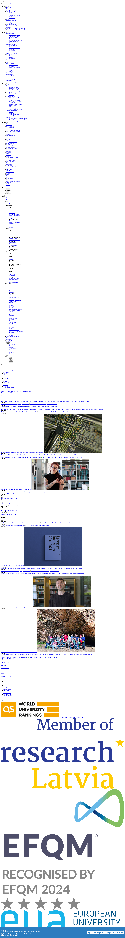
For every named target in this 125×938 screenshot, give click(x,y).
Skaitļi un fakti (13, 317)
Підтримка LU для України (16, 331)
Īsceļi (8, 343)
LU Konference (10, 341)
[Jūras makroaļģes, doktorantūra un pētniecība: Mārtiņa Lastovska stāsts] (62, 607)
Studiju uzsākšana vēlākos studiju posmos (18, 224)
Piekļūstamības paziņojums (9, 697)
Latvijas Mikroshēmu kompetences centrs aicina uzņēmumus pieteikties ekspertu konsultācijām (22, 452)
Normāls (8, 190)
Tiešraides (11, 351)
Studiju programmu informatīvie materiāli (18, 226)
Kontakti (11, 227)
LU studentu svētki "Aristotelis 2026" (9, 498)
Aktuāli (11, 259)
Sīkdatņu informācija (8, 695)
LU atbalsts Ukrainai (14, 330)
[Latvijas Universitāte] (6, 3)
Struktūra (11, 302)
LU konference (6, 376)
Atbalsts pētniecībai (14, 263)
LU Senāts (11, 292)
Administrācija (12, 301)
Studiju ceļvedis (14, 236)
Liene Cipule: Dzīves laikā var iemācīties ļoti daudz (12, 492)
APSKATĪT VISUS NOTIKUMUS (9, 514)
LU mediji (11, 327)
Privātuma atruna (7, 693)
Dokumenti (11, 315)
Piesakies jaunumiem (14, 220)
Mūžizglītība (13, 250)
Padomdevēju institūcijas (15, 300)
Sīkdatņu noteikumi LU (9, 935)
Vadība (12, 293)
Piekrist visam (118, 933)
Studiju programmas (15, 217)
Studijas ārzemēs (13, 245)
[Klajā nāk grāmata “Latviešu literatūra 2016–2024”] (53, 565)
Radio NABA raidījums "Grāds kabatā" (10, 510)
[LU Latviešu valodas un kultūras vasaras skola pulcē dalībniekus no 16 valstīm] (66, 652)
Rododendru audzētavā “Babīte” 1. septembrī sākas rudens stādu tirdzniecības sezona (20, 523)
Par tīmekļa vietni (7, 690)
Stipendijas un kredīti (15, 219)
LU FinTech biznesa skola (15, 310)
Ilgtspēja (11, 323)
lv (4, 196)
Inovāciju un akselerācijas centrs (16, 278)
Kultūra (11, 326)
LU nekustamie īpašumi (14, 353)
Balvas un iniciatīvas (14, 313)
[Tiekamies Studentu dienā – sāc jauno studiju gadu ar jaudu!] (42, 657)
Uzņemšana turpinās (14, 214)
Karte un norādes (7, 689)
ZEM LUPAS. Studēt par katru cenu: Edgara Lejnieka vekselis (15, 571)
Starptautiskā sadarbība (15, 277)
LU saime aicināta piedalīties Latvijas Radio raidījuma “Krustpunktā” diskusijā (19, 411)
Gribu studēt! (12, 213)
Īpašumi (11, 320)
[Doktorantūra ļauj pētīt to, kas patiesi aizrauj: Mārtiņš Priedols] (43, 406)
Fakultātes (11, 223)
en (9, 204)
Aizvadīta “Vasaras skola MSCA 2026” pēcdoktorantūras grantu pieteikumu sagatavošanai (21, 573)
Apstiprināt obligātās (96, 933)
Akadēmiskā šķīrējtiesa (14, 297)
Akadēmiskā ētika (13, 238)
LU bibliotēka (13, 241)
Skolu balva (12, 275)
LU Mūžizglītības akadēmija (15, 309)
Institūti (11, 307)
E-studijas (11, 345)
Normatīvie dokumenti (14, 222)
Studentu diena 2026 (5, 503)
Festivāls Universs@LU (14, 215)
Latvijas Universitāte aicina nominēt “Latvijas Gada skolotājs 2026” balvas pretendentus (21, 457)
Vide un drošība (12, 322)
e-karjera (11, 280)
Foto (10, 349)
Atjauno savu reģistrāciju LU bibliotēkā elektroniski (12, 525)
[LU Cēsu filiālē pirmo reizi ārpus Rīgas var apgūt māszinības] (43, 404)
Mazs (8, 188)
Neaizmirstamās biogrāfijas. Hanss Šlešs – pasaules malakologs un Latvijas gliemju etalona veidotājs (24, 654)
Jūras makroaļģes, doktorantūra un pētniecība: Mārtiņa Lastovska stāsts (17, 607)
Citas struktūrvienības (14, 311)
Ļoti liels (8, 193)
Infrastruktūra (12, 319)
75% (11, 357)
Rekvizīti (11, 335)
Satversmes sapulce (13, 294)
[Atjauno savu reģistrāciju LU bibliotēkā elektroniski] (36, 525)
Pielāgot (108, 933)
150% (11, 362)
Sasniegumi (13, 261)
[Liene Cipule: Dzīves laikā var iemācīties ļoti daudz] (36, 492)
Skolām (11, 218)
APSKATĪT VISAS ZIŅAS (7, 493)
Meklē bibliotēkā (13, 348)
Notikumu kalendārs (14, 328)
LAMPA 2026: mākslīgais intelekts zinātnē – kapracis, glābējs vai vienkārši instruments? (21, 568)
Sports (10, 324)
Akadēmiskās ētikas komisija (15, 298)
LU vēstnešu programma (15, 247)
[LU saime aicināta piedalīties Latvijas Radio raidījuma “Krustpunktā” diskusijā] (55, 411)
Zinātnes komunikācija (15, 264)
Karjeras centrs (12, 242)
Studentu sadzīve (14, 246)
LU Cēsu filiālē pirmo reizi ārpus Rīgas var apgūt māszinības (15, 404)
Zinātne (12, 260)
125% (11, 360)
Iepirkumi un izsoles (13, 318)
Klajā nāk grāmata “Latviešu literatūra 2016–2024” (12, 565)
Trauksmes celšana (7, 694)
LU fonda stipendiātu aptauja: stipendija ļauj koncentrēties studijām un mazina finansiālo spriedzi (23, 454)
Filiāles (11, 305)
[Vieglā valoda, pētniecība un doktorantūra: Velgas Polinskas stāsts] (60, 489)
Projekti (12, 265)
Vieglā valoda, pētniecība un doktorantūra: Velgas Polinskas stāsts (16, 489)
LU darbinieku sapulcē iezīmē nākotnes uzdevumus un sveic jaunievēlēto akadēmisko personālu (23, 401)
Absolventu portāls (13, 279)
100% (11, 359)
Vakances (11, 332)
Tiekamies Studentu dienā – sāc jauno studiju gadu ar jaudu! (14, 657)
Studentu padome (13, 244)
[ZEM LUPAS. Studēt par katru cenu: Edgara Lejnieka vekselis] (44, 571)
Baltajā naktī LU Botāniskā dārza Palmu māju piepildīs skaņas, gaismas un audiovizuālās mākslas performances (26, 409)
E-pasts (11, 347)
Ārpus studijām (13, 249)
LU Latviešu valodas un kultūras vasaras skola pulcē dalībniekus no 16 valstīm (19, 652)
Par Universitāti (12, 290)
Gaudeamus (12, 274)
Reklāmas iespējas (13, 282)
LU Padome (12, 296)
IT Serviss (11, 352)
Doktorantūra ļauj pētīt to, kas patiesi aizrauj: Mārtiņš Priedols (15, 406)
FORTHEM (12, 344)
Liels (8, 192)
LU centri (11, 306)
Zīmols (10, 314)
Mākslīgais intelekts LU (14, 240)
